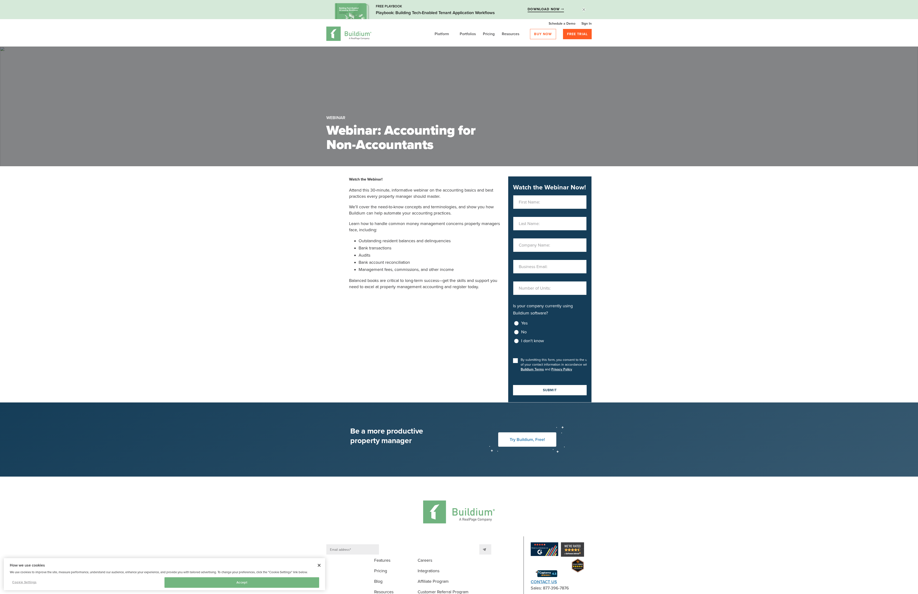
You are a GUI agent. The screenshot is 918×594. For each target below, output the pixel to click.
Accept (241, 582)
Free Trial (577, 34)
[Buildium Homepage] (349, 35)
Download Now (544, 9)
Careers (425, 560)
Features (382, 560)
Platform (442, 34)
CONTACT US (544, 581)
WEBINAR (335, 117)
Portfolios (468, 34)
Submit (550, 390)
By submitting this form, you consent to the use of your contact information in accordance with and (556, 364)
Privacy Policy (561, 369)
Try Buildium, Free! (527, 439)
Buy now (543, 34)
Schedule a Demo (562, 24)
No (524, 332)
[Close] (319, 565)
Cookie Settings (24, 582)
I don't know (532, 340)
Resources (510, 34)
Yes (524, 323)
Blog (378, 581)
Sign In (586, 24)
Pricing (489, 34)
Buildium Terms (532, 369)
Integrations (428, 570)
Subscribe (485, 549)
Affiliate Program (433, 581)
